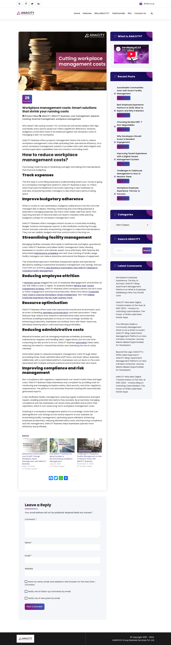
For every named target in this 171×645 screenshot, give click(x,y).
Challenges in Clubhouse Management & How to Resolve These (129, 173)
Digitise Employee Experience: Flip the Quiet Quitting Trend (58, 296)
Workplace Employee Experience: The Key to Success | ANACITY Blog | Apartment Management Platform (128, 283)
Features (87, 13)
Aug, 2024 (27, 99)
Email (28, 555)
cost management (80, 116)
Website (29, 568)
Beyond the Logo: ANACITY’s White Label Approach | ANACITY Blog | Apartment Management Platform (129, 356)
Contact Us (140, 13)
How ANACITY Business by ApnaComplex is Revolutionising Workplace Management (61, 458)
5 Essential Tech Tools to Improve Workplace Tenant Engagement (60, 293)
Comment (30, 519)
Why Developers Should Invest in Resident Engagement (129, 139)
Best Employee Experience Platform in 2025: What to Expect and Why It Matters (130, 107)
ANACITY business (60, 116)
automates (81, 342)
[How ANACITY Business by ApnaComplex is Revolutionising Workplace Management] (62, 445)
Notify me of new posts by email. (44, 598)
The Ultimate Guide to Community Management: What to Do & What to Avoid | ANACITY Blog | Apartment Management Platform (130, 330)
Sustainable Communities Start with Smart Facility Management (130, 90)
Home (77, 13)
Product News (32, 116)
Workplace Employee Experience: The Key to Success (128, 190)
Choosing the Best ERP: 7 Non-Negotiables (129, 123)
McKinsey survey (32, 282)
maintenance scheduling (46, 253)
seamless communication (55, 312)
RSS (130, 13)
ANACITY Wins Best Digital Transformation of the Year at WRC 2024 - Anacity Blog (130, 379)
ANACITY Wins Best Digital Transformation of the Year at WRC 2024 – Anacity (130, 305)
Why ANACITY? (101, 13)
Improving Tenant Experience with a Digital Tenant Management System (132, 156)
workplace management (68, 119)
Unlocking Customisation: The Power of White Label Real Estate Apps (130, 314)
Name (28, 542)
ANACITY (46, 116)
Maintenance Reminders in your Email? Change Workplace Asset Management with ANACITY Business (34, 459)
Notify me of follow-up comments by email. (49, 591)
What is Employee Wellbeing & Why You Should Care (131, 292)
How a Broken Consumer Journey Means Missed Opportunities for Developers (131, 341)
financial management (43, 119)
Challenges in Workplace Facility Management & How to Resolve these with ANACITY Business (89, 458)
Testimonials (118, 13)
